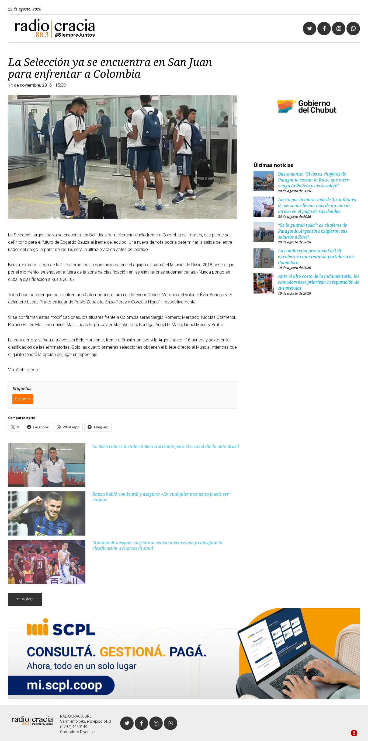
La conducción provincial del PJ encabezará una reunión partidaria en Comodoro (316, 256)
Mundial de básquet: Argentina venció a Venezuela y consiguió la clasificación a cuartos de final (157, 545)
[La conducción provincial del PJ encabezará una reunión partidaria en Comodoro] (264, 258)
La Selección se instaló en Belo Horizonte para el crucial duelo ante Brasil (165, 446)
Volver (27, 599)
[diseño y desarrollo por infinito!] (354, 733)
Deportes (22, 399)
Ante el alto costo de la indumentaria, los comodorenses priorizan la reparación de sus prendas (318, 282)
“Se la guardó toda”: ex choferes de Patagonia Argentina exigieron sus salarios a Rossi (312, 231)
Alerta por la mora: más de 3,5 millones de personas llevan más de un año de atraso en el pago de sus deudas (317, 205)
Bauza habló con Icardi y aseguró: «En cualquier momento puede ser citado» (160, 497)
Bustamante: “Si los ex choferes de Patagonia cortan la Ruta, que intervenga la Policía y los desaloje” (314, 180)
